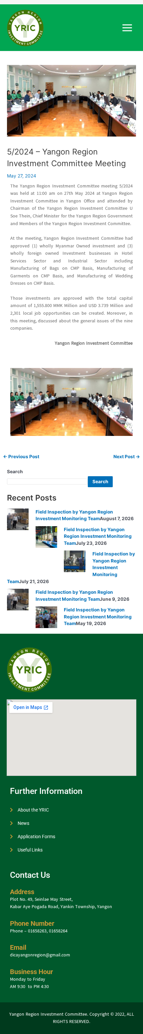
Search (15, 471)
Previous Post (21, 457)
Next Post (126, 457)
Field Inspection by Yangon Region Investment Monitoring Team (98, 536)
